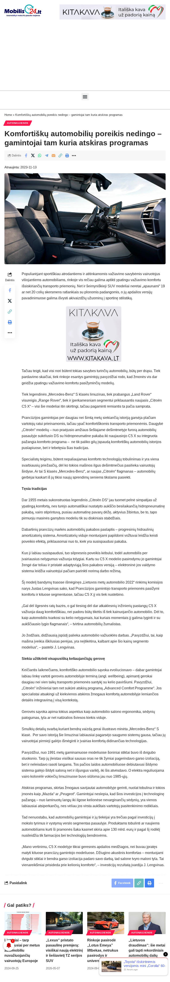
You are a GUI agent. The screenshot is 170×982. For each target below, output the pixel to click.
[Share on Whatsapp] (40, 155)
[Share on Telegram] (46, 155)
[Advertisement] (85, 57)
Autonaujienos (17, 123)
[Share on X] (33, 155)
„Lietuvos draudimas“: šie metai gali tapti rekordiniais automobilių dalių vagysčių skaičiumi (147, 950)
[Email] (53, 155)
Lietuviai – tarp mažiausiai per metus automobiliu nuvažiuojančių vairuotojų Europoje (22, 950)
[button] (85, 96)
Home (8, 114)
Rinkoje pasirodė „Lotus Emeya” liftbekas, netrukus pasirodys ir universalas (102, 950)
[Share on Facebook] (26, 155)
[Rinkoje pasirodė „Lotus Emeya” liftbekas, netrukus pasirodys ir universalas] (105, 923)
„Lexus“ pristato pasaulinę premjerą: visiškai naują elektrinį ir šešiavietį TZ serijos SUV (64, 950)
